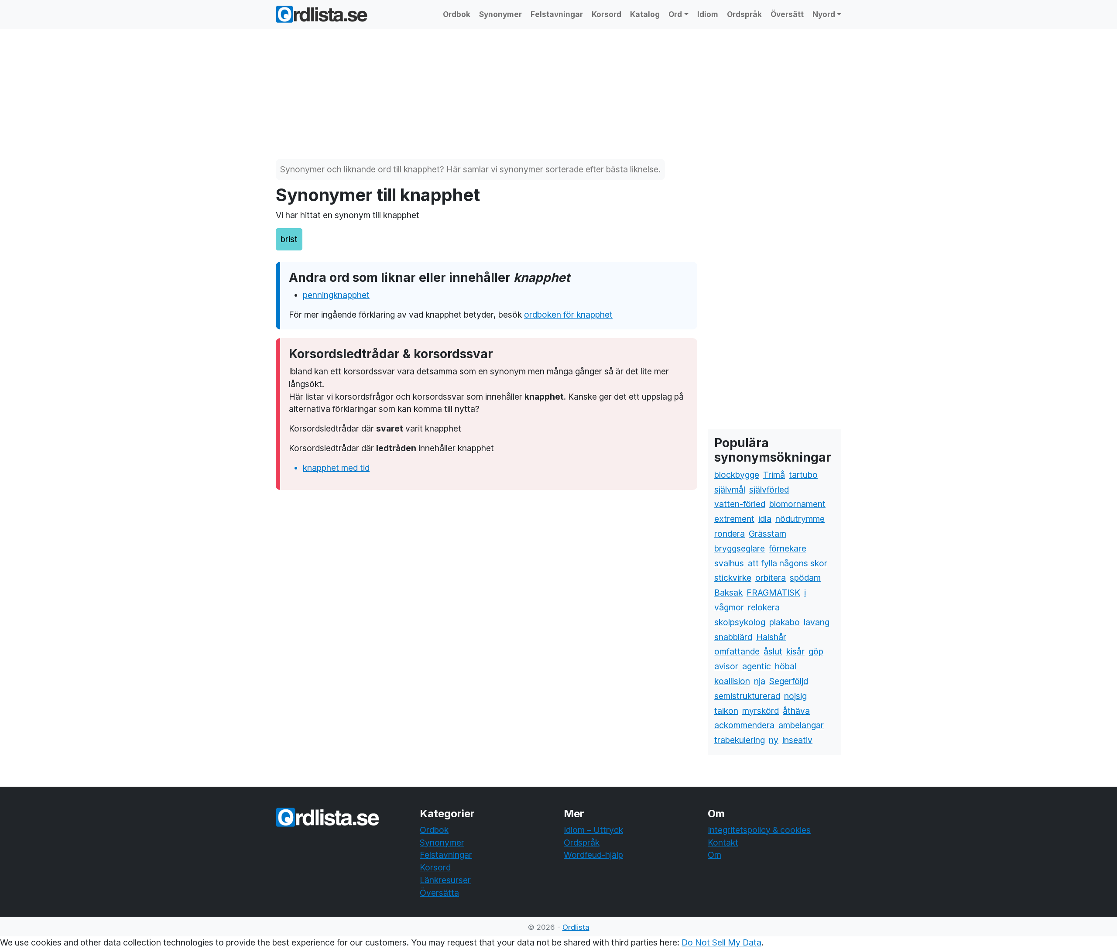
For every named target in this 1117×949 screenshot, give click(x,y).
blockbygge (736, 474)
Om (714, 855)
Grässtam (767, 533)
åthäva (796, 711)
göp (816, 651)
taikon (726, 711)
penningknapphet (336, 295)
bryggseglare (739, 548)
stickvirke (732, 577)
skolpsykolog (739, 622)
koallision (732, 681)
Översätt (787, 14)
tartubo (803, 474)
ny (773, 740)
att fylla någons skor (787, 563)
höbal (785, 666)
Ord (675, 14)
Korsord (606, 14)
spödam (805, 577)
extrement (734, 519)
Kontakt (723, 842)
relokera (764, 607)
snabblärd (733, 637)
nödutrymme (800, 519)
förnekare (787, 548)
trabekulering (739, 740)
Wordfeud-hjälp (593, 855)
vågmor (729, 607)
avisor (726, 666)
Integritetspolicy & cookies (759, 830)
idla (764, 519)
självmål (729, 489)
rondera (729, 533)
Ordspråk (744, 14)
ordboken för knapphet (568, 314)
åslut (773, 651)
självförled (769, 489)
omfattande (737, 651)
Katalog (645, 14)
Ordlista (575, 927)
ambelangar (801, 725)
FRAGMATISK (773, 592)
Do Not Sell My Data (721, 942)
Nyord (823, 14)
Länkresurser (445, 880)
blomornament (797, 504)
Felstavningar (557, 14)
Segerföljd (788, 681)
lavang (816, 622)
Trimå (774, 474)
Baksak (728, 592)
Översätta (439, 892)
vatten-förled (739, 504)
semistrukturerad (747, 696)
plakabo (784, 622)
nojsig (795, 696)
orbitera (770, 577)
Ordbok (456, 14)
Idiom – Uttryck (593, 830)
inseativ (797, 740)
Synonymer (500, 14)
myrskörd (760, 711)
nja (759, 681)
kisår (795, 651)
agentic (756, 666)
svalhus (729, 563)
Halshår (771, 637)
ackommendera (744, 725)
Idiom (707, 14)
